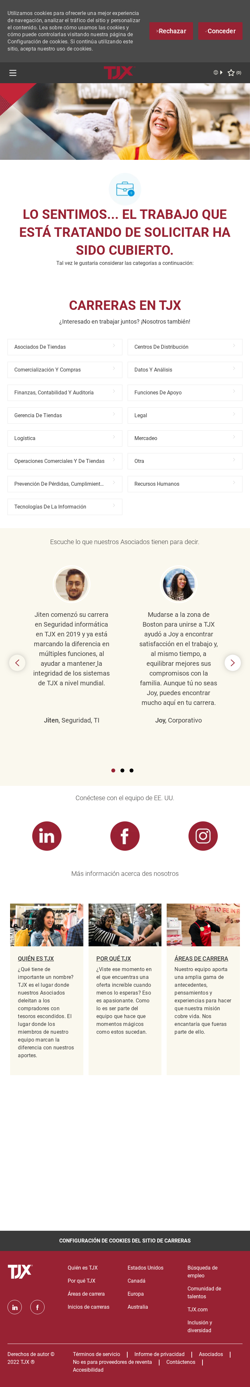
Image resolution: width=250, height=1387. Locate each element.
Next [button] (233, 663)
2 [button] (122, 770)
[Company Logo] (120, 72)
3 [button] (131, 770)
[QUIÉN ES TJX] (46, 989)
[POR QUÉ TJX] (125, 989)
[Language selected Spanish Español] (218, 72)
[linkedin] (14, 1307)
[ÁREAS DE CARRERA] (203, 989)
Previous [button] (17, 663)
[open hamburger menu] (13, 73)
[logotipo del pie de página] (21, 1272)
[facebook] (37, 1307)
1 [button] (113, 770)
